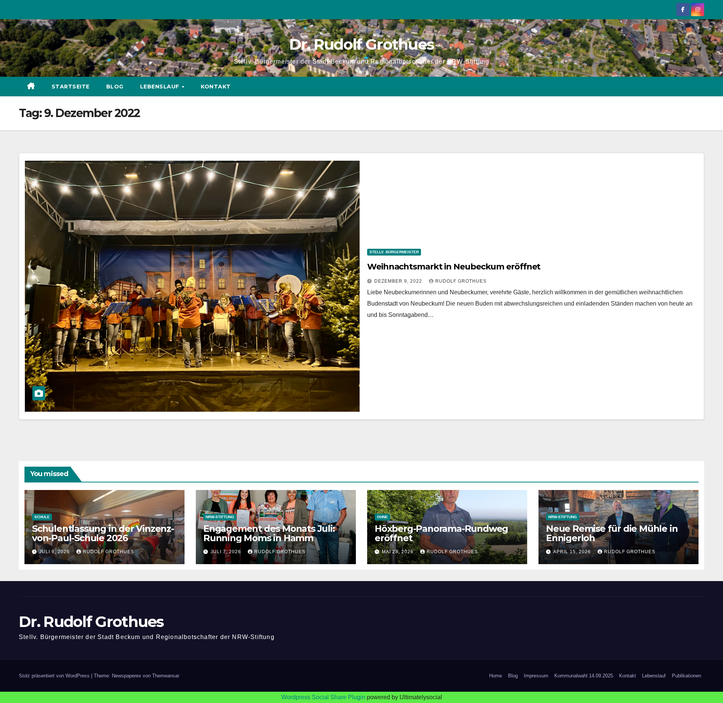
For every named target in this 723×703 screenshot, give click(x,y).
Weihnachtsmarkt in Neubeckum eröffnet (453, 267)
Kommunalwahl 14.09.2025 (583, 676)
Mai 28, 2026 (398, 551)
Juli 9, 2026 (55, 551)
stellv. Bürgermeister (394, 252)
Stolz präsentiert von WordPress (55, 676)
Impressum (536, 676)
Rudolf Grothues (461, 281)
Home (495, 676)
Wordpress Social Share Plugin (324, 697)
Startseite (71, 86)
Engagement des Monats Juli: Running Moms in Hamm (269, 533)
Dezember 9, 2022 (399, 281)
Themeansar (165, 676)
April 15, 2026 (572, 551)
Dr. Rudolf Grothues (361, 44)
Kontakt (216, 86)
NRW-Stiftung (220, 517)
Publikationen (686, 676)
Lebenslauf (160, 86)
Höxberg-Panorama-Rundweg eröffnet (441, 533)
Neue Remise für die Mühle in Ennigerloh (611, 533)
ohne (382, 517)
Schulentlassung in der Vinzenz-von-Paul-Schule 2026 (103, 533)
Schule (42, 517)
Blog (115, 86)
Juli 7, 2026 (226, 551)
